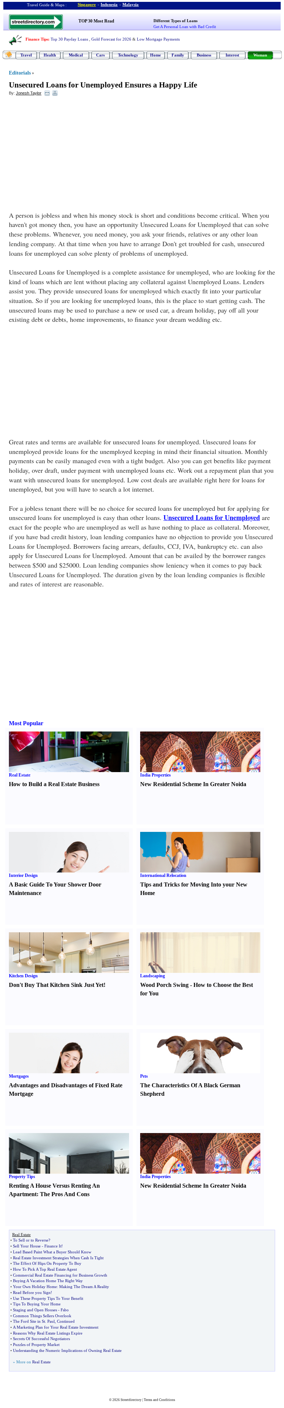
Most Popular (26, 723)
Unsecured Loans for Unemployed (211, 517)
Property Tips (22, 1176)
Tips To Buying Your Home (37, 1304)
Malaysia (130, 4)
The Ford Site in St (29, 1321)
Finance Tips (37, 39)
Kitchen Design (23, 975)
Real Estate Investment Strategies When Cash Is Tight (58, 1258)
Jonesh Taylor (28, 93)
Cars (100, 55)
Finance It (52, 1246)
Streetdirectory (131, 1400)
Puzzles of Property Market (36, 1344)
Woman (260, 55)
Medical (76, 55)
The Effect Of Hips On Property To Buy (47, 1263)
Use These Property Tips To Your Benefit (48, 1298)
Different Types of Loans (175, 20)
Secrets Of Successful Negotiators (41, 1338)
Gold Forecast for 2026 (111, 39)
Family (178, 55)
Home (155, 55)
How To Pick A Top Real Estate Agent (45, 1269)
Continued (66, 1321)
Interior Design (23, 875)
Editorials (20, 73)
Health (50, 55)
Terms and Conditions (159, 1400)
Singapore (87, 4)
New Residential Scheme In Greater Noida (193, 784)
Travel (26, 55)
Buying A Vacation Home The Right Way (48, 1280)
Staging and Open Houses (35, 1310)
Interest (232, 55)
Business (204, 55)
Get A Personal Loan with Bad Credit (184, 26)
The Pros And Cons (64, 1194)
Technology (128, 55)
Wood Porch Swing (164, 985)
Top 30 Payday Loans (69, 39)
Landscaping (152, 975)
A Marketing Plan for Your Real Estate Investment (55, 1327)
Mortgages (19, 1076)
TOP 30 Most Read (96, 21)
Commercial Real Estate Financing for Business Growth (60, 1275)
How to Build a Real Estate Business (54, 784)
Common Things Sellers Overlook (42, 1316)
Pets (144, 1076)
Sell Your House (27, 1246)
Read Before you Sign (32, 1292)
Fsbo (65, 1310)
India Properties (155, 775)
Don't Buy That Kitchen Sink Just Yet (56, 985)
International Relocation (163, 875)
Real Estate (19, 775)
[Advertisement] (69, 155)
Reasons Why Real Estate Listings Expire (47, 1333)
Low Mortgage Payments (158, 39)
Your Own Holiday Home (35, 1286)
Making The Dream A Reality (84, 1286)
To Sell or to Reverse (30, 1240)
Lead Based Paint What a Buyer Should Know (52, 1252)
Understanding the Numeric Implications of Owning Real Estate (67, 1350)
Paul (51, 1321)
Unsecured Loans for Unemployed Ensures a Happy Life (103, 84)
